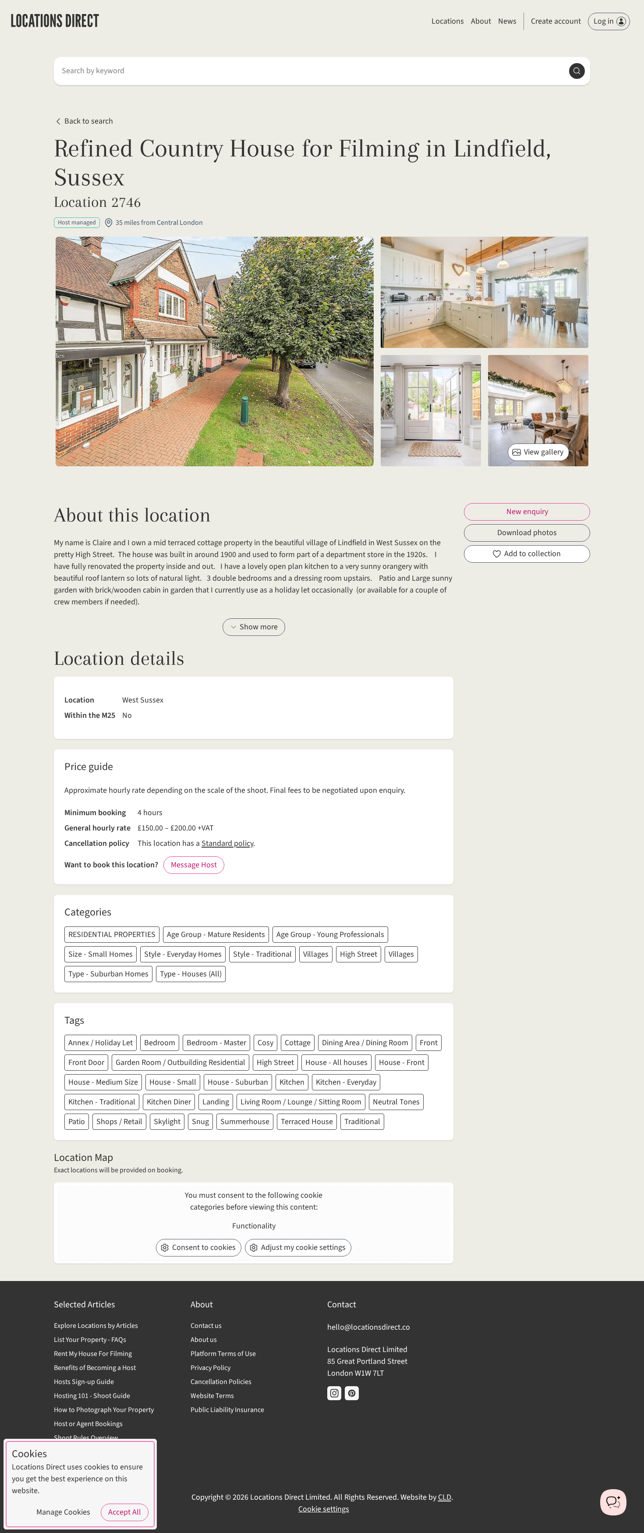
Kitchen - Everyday (346, 1082)
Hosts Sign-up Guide (84, 1382)
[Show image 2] (431, 410)
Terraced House (307, 1121)
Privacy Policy (210, 1368)
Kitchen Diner (169, 1102)
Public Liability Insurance (227, 1410)
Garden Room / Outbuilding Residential (180, 1062)
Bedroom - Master (216, 1042)
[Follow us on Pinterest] (352, 1393)
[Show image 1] (484, 292)
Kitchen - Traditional (101, 1102)
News (507, 21)
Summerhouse (244, 1121)
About (481, 21)
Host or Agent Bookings (88, 1424)
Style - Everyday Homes (183, 954)
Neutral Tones (396, 1102)
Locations (448, 21)
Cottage (298, 1042)
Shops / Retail (119, 1121)
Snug (200, 1121)
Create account (556, 21)
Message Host (194, 864)
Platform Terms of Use (223, 1354)
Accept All (124, 1512)
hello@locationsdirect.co (368, 1327)
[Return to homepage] (55, 22)
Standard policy (227, 843)
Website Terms (212, 1396)
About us (204, 1340)
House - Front (402, 1062)
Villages (316, 954)
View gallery (543, 452)
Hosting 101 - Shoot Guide (92, 1396)
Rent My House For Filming (93, 1354)
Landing (215, 1102)
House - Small (172, 1082)
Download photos (527, 532)
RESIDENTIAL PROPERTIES (112, 934)
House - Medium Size (103, 1082)
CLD (444, 1497)
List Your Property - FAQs (90, 1340)
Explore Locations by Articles (96, 1326)
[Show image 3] (538, 410)
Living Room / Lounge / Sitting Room (301, 1102)
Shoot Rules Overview (86, 1438)
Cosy (265, 1042)
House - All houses (336, 1062)
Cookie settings (323, 1509)
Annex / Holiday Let (100, 1042)
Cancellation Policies (221, 1382)
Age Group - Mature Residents (216, 934)
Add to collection (532, 553)
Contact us (206, 1326)
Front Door (86, 1062)
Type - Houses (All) (191, 974)
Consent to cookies (204, 1247)
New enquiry (527, 511)
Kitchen (292, 1082)
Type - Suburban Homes (108, 974)
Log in (604, 21)
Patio (76, 1121)
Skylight (167, 1121)
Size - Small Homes (100, 954)
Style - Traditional (262, 954)
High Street (358, 954)
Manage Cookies (63, 1512)
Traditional (362, 1121)
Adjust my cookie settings (303, 1247)
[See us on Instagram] (334, 1393)
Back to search (88, 122)
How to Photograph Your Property (104, 1410)
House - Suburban (238, 1082)
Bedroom (159, 1042)
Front (429, 1042)
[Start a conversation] (613, 1502)
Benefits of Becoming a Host (95, 1368)
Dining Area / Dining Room (365, 1042)
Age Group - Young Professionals (330, 934)
